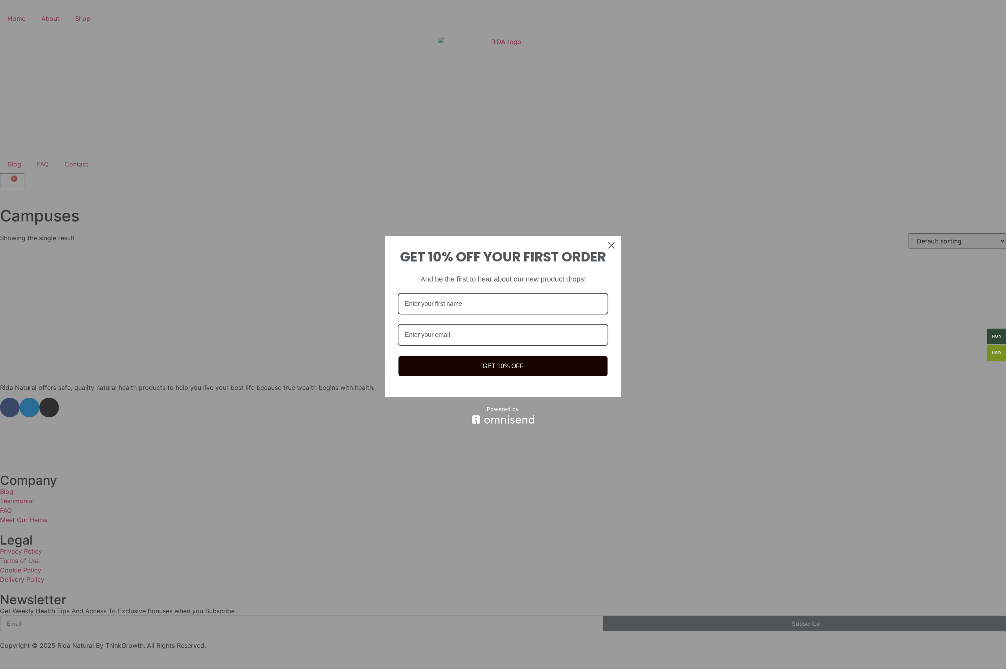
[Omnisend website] (503, 415)
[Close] (611, 245)
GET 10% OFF (503, 366)
